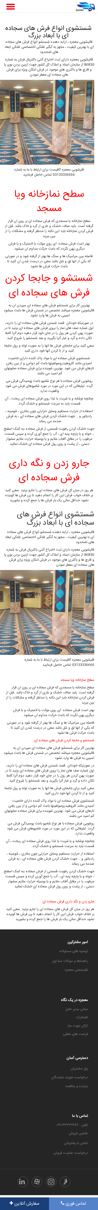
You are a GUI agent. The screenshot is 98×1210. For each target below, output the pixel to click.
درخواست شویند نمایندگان (69, 1077)
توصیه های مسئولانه (73, 951)
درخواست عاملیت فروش (70, 1153)
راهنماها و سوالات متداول (70, 961)
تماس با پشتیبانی (76, 1143)
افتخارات (82, 1018)
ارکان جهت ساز (77, 1026)
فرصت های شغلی (75, 1034)
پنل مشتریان (79, 1069)
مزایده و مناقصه (77, 1086)
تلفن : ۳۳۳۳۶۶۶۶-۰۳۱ (72, 1125)
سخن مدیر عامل (76, 1009)
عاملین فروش (78, 1133)
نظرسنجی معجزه (76, 970)
